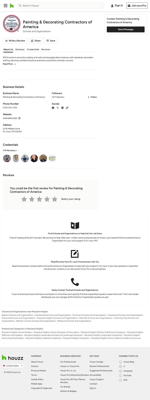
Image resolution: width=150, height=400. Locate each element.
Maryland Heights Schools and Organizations (57, 318)
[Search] (20, 5)
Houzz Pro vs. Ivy (68, 370)
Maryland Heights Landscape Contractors (103, 335)
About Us (8, 49)
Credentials (33, 49)
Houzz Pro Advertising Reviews (74, 375)
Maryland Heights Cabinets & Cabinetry (43, 338)
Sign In (93, 388)
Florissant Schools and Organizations (89, 315)
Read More (8, 64)
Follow (94, 97)
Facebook (128, 371)
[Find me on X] (58, 107)
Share (37, 40)
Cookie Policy (37, 379)
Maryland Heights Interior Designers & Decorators (56, 332)
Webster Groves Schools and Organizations (36, 321)
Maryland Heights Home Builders (17, 332)
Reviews (45, 49)
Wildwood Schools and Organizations (74, 321)
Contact (93, 384)
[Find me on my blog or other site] (67, 107)
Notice (43, 370)
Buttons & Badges (68, 391)
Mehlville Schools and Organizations (95, 318)
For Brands (65, 386)
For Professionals (68, 362)
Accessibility (95, 375)
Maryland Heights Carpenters (76, 338)
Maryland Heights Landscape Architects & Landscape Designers (53, 335)
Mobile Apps (36, 384)
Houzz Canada (96, 362)
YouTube (127, 375)
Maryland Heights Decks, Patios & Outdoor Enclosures (116, 338)
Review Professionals (99, 366)
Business (19, 49)
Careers (34, 366)
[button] (5, 5)
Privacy (34, 370)
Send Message (125, 29)
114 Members (9, 150)
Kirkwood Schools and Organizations (18, 318)
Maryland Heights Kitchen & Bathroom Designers (103, 332)
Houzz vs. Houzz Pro (69, 366)
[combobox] (60, 5)
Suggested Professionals (101, 370)
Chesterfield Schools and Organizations (53, 315)
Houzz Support (97, 379)
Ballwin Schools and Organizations (17, 315)
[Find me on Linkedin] (62, 107)
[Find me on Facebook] (53, 107)
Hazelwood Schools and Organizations (125, 315)
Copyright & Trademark (41, 388)
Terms (34, 375)
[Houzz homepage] (12, 5)
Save (52, 40)
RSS (125, 380)
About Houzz (37, 362)
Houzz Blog (128, 362)
